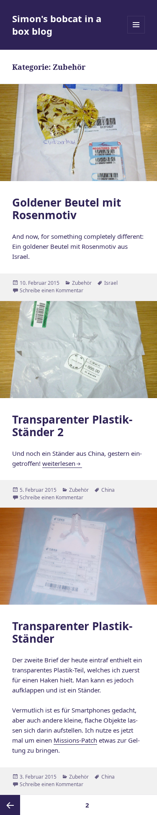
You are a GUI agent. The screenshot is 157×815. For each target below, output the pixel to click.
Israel (111, 282)
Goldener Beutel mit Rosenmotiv (66, 208)
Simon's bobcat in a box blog (56, 24)
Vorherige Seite (10, 805)
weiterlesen (62, 463)
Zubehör (82, 282)
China (108, 489)
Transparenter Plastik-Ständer (72, 632)
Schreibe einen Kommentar (51, 290)
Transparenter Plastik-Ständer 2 (72, 425)
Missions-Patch (75, 740)
